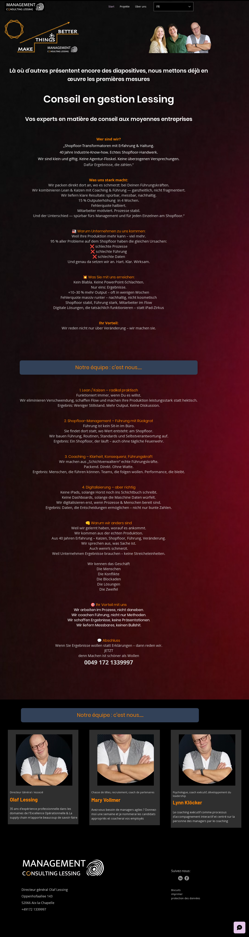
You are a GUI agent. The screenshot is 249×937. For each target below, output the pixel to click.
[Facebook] (186, 878)
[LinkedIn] (180, 878)
